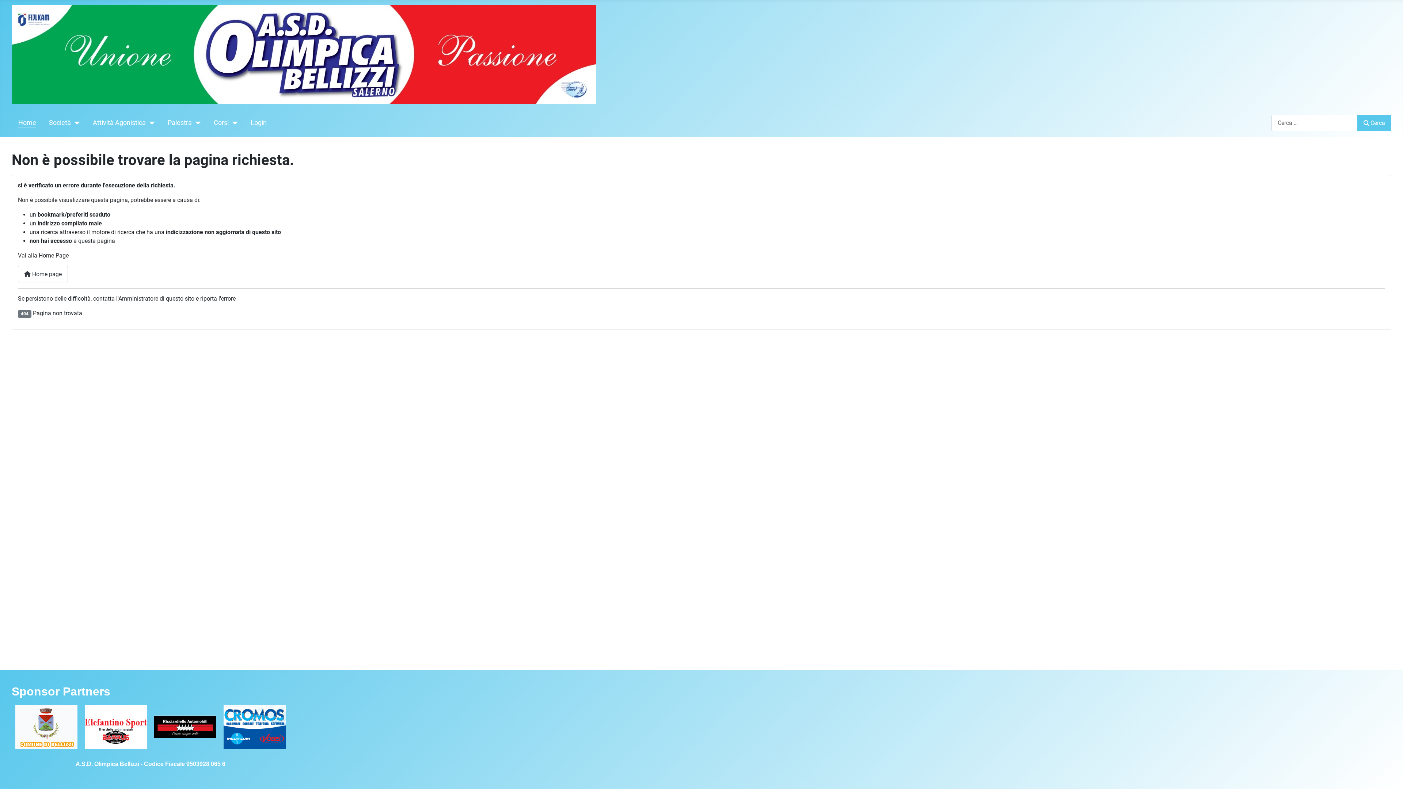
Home (27, 122)
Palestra (180, 122)
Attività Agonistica (119, 122)
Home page (46, 274)
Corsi (221, 122)
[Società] (75, 122)
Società (60, 122)
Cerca (1377, 122)
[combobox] (1314, 123)
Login (259, 122)
